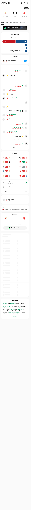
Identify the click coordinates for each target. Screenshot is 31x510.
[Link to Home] (5, 3)
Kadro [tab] (7, 22)
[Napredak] (6, 219)
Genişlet (15, 316)
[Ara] (24, 3)
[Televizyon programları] (21, 3)
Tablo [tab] (11, 22)
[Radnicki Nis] (23, 219)
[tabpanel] (15, 162)
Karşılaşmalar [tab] (22, 22)
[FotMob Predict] (15, 28)
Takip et (26, 8)
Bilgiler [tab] (2, 22)
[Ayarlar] (28, 3)
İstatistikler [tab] (15, 22)
